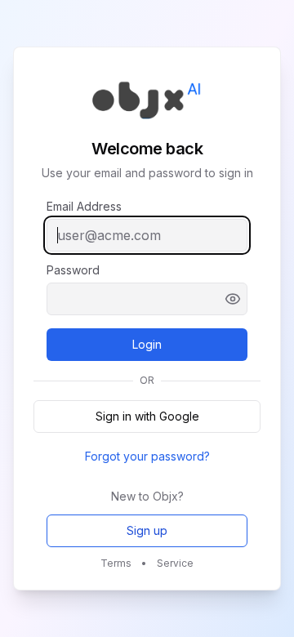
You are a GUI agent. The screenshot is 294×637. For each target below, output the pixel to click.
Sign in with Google (147, 416)
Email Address (84, 206)
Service (175, 563)
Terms (115, 563)
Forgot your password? (147, 456)
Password (73, 270)
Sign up (147, 530)
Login (171, 348)
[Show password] (233, 299)
